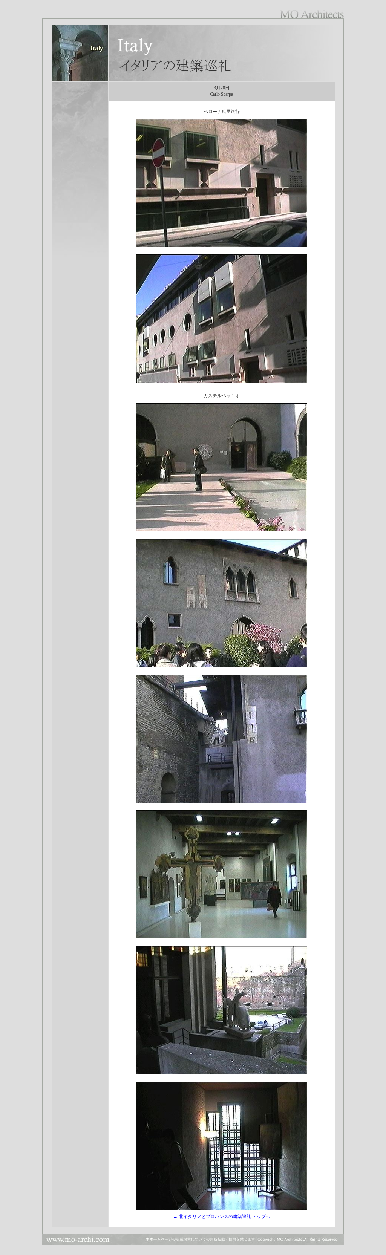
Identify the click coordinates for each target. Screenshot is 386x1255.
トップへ (260, 1216)
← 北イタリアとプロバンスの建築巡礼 (212, 1216)
